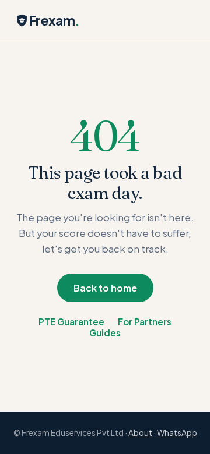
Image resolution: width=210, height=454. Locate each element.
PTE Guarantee (71, 321)
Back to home (105, 288)
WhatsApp (177, 433)
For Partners (145, 321)
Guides (105, 332)
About (140, 433)
